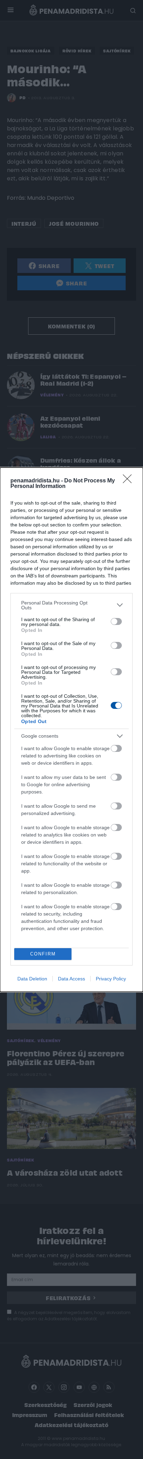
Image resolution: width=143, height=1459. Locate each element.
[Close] (129, 481)
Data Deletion (32, 978)
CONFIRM (43, 953)
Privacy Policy (111, 978)
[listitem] (71, 605)
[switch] (116, 621)
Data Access (71, 978)
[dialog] (71, 729)
